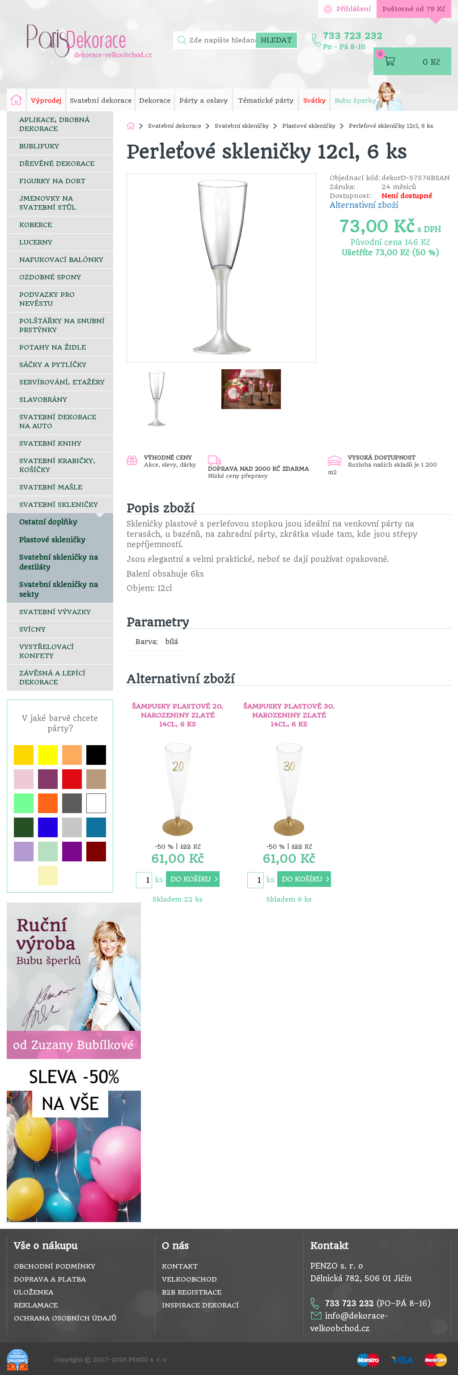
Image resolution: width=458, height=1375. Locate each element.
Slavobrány (43, 400)
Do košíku (190, 879)
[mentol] (48, 851)
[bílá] (96, 803)
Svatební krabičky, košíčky (57, 465)
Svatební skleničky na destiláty (58, 562)
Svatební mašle (50, 487)
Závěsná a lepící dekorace (52, 677)
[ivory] (48, 876)
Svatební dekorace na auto (57, 421)
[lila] (24, 851)
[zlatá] (24, 755)
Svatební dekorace (174, 125)
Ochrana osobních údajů (65, 1318)
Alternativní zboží (364, 205)
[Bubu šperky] (74, 980)
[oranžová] (48, 803)
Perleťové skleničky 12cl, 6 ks (391, 125)
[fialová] (72, 851)
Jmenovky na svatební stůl (47, 202)
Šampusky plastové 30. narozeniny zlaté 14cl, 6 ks (289, 715)
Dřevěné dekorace (56, 164)
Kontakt (180, 1266)
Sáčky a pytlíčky (52, 365)
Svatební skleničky (58, 505)
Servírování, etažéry (62, 382)
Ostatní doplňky (48, 522)
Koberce (35, 225)
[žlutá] (48, 755)
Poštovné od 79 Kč (413, 9)
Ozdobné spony (50, 277)
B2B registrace (191, 1292)
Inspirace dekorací (200, 1305)
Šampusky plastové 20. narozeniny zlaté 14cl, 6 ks (177, 715)
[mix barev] (24, 803)
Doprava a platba (50, 1279)
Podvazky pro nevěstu (47, 299)
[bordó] (96, 851)
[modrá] (48, 827)
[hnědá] (96, 779)
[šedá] (72, 803)
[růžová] (24, 779)
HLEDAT (276, 40)
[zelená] (24, 827)
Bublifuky (39, 146)
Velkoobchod (189, 1279)
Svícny (32, 629)
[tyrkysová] (96, 827)
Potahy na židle (52, 347)
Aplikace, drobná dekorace (54, 124)
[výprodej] (74, 1143)
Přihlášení (353, 9)
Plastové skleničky (52, 540)
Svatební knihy (50, 443)
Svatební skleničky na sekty (58, 589)
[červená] (72, 779)
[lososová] (72, 755)
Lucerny (35, 242)
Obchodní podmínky (54, 1266)
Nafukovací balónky (61, 260)
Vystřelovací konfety (46, 651)
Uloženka (33, 1292)
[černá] (96, 755)
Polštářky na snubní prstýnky (62, 325)
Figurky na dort (52, 181)
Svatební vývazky (55, 612)
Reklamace (36, 1305)
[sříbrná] (72, 827)
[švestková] (48, 779)
